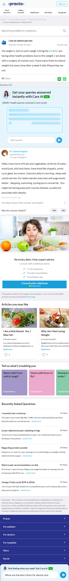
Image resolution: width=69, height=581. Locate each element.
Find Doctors (6, 11)
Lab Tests (48, 12)
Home (3, 19)
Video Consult (20, 11)
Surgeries (62, 12)
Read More (36, 421)
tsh (50, 50)
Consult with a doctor (17, 19)
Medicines (34, 12)
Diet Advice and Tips (37, 19)
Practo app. (31, 297)
